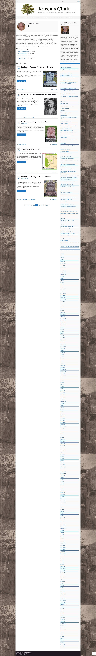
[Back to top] (93, 649)
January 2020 (62, 418)
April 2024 (62, 310)
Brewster (25, 68)
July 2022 (62, 354)
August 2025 (62, 276)
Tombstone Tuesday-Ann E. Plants (66, 215)
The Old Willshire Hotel (22, 55)
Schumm (25, 123)
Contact (71, 17)
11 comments (54, 89)
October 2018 (62, 449)
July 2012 (62, 608)
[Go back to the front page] (48, 9)
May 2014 (62, 562)
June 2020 (62, 407)
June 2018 (62, 458)
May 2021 (62, 384)
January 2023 (62, 341)
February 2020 (63, 416)
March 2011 (62, 642)
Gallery (32, 17)
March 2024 (62, 312)
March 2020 (62, 413)
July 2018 (62, 456)
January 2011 (62, 646)
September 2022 (63, 350)
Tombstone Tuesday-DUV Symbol (66, 192)
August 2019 (62, 428)
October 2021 (62, 373)
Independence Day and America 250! (66, 179)
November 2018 (63, 447)
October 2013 (62, 576)
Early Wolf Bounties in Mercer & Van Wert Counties (69, 213)
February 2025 (63, 289)
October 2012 (62, 602)
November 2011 (63, 625)
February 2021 (63, 390)
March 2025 (62, 286)
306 (47, 205)
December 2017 (63, 471)
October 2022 (62, 348)
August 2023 (62, 327)
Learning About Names (64, 240)
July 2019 (62, 430)
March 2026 (62, 261)
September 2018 (63, 452)
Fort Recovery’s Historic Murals (65, 156)
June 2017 (62, 483)
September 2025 (63, 274)
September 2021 (63, 375)
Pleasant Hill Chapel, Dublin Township (67, 90)
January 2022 (62, 367)
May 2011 (62, 638)
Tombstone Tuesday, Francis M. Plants (67, 208)
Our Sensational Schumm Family (66, 67)
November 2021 (63, 371)
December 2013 (63, 572)
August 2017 (62, 479)
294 (34, 205)
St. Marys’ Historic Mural (64, 151)
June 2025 (62, 280)
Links (66, 17)
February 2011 (63, 644)
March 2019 (62, 439)
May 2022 (62, 358)
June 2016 (62, 509)
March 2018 (62, 464)
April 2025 (62, 284)
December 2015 (63, 521)
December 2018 (63, 445)
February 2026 (63, 263)
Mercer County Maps (58, 17)
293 (31, 205)
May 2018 (62, 460)
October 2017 (62, 475)
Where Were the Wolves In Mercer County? (68, 206)
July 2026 (62, 253)
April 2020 (62, 411)
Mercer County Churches (47, 17)
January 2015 (62, 545)
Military (37, 17)
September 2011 (63, 629)
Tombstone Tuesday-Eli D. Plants (66, 199)
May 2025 (62, 282)
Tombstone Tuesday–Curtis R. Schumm (35, 122)
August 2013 (62, 581)
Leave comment (54, 144)
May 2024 (62, 308)
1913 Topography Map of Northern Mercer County (69, 96)
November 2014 (63, 549)
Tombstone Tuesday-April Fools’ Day (66, 228)
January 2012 (62, 621)
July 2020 (62, 405)
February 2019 (63, 441)
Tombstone (24, 89)
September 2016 (63, 502)
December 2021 (63, 369)
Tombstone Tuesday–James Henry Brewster (37, 67)
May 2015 (62, 536)
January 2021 (62, 392)
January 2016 (62, 519)
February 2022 (63, 365)
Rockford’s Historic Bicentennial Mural (67, 158)
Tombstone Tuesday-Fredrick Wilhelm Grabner (68, 177)
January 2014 (62, 570)
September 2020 (63, 401)
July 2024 (62, 303)
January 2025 (62, 291)
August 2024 (62, 301)
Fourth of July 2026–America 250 (66, 75)
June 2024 (62, 305)
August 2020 (62, 403)
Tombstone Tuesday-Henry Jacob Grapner (67, 164)
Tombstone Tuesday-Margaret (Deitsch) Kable (68, 132)
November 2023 (63, 320)
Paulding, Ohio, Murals (64, 123)
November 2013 (63, 574)
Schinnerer (26, 178)
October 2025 (62, 272)
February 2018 (63, 466)
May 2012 (62, 612)
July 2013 (62, 583)
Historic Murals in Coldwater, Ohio (66, 149)
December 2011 (63, 623)
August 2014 (62, 555)
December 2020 (63, 394)
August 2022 (62, 352)
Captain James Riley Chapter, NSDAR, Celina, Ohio (69, 169)
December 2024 (63, 293)
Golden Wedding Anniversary (23, 51)
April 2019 (62, 437)
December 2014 (63, 547)
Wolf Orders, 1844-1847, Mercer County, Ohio (68, 211)
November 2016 (63, 498)
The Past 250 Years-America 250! (66, 73)
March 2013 (62, 591)
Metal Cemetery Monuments (23, 56)
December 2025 (63, 267)
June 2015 (62, 534)
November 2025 (63, 269)
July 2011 (62, 634)
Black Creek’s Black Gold (30, 149)
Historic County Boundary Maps (66, 112)
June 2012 (62, 610)
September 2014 (63, 553)
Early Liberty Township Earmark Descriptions (68, 88)
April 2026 (62, 259)
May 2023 (62, 333)
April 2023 (62, 335)
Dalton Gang (31, 117)
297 (42, 205)
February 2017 (63, 492)
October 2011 (62, 627)
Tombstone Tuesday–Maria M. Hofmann (36, 177)
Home (17, 17)
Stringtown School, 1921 (64, 108)
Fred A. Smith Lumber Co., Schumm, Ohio (67, 186)
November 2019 (63, 422)
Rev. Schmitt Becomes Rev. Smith (66, 121)
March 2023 (62, 337)
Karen (23, 68)
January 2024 (62, 316)
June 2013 (62, 585)
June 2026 (62, 255)
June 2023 (62, 331)
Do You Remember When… (65, 194)
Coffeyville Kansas (25, 117)
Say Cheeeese (63, 224)
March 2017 (62, 490)
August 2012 (62, 606)
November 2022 (63, 346)
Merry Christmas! (63, 101)
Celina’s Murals (63, 143)
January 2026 (62, 265)
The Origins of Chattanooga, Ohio (66, 238)
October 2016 (62, 500)
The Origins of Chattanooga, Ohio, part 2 (67, 233)
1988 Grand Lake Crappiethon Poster (67, 135)
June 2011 (62, 636)
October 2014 (62, 551)
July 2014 (62, 557)
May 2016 (62, 511)
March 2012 (62, 617)
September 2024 (63, 299)
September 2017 (63, 477)
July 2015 (62, 532)
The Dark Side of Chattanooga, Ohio (66, 231)
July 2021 (62, 380)
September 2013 (63, 579)
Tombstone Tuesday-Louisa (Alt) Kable (67, 105)
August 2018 (62, 454)
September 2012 (63, 604)
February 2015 (63, 543)
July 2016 (62, 507)
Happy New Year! (63, 98)
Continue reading (22, 81)
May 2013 (62, 587)
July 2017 (62, 481)
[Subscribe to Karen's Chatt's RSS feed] (16, 1)
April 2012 (62, 615)
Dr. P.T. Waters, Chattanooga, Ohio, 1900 (67, 77)
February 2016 (63, 517)
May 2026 (62, 257)
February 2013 (63, 593)
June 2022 (62, 356)
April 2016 (62, 513)
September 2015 (63, 528)
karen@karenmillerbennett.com (26, 652)
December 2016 (63, 496)
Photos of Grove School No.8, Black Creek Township (69, 246)
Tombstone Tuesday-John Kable (66, 153)
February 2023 (63, 339)
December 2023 (63, 318)
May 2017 (62, 485)
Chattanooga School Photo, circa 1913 (67, 204)
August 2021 (62, 377)
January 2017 (62, 494)
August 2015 (62, 530)
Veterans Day (62, 110)
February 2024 (63, 314)
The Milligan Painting (22, 58)
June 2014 (62, 560)
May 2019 (62, 435)
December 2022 (63, 344)
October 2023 (62, 322)
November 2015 (63, 524)
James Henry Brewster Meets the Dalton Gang (38, 94)
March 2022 (62, 363)
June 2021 (62, 382)
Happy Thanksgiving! (64, 103)
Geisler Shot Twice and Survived (66, 80)
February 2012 (63, 619)
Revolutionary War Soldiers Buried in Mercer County (69, 174)
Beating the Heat (63, 166)
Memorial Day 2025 (63, 201)
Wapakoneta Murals (63, 137)
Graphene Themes (24, 654)
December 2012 (63, 598)
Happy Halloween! (63, 115)
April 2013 (62, 589)
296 (39, 205)
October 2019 (62, 424)
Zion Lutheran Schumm (31, 199)
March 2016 (62, 515)
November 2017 (63, 473)
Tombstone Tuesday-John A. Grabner (67, 184)
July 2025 (62, 278)
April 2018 (62, 462)
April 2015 (62, 538)
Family (27, 17)
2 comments (55, 117)
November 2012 (63, 600)
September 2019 (63, 426)
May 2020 (62, 409)
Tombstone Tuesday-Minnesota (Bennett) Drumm (69, 125)
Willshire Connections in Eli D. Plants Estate (68, 197)
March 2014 (62, 566)
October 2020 (62, 399)
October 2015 (62, 526)
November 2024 (63, 295)
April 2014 (62, 564)
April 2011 (62, 640)
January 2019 (62, 443)
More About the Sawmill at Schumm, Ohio (67, 181)
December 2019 (63, 420)
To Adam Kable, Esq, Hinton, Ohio (66, 128)
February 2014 (63, 568)
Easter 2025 (62, 218)
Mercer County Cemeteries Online (66, 130)
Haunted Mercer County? (22, 53)
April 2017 (62, 488)
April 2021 (62, 386)
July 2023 (62, 329)
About (22, 17)
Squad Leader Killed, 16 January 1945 (66, 226)
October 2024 (62, 297)
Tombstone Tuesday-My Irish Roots (66, 235)
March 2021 (62, 388)
